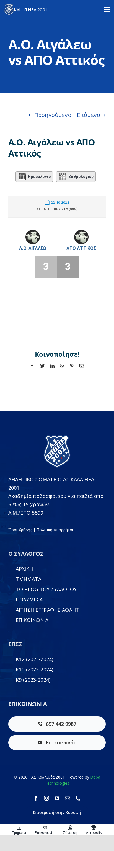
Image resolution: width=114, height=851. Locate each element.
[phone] (78, 798)
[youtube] (57, 798)
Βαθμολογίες (81, 176)
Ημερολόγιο (39, 176)
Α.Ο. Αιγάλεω (32, 248)
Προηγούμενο (52, 115)
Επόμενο (88, 115)
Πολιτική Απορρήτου (56, 529)
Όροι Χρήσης (20, 529)
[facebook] (35, 798)
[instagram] (46, 798)
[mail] (67, 798)
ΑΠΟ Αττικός (81, 248)
